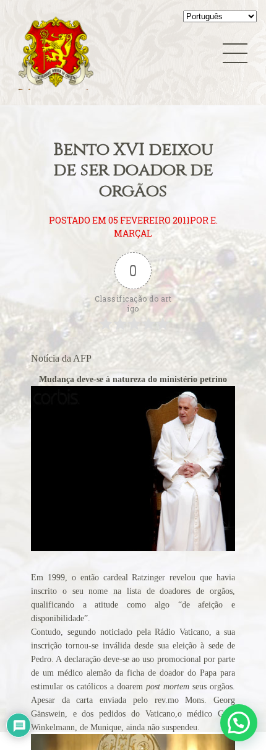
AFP (82, 358)
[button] (238, 722)
